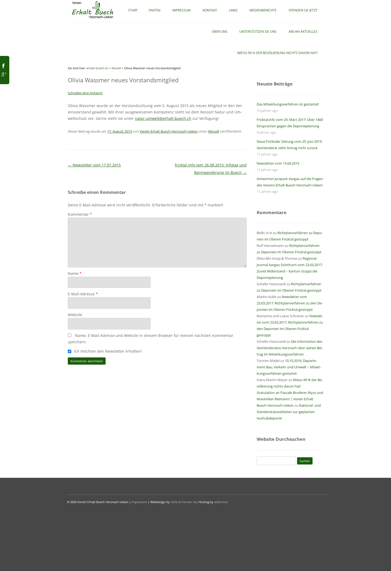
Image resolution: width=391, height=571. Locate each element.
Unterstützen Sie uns (258, 31)
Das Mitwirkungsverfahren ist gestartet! (288, 104)
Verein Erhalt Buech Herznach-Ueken (169, 131)
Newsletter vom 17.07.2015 (94, 165)
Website (75, 314)
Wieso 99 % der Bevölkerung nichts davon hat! (277, 53)
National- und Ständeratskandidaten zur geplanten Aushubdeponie (289, 412)
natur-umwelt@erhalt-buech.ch (163, 118)
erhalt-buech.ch (97, 68)
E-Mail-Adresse (83, 293)
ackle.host (221, 502)
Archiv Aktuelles (303, 31)
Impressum (181, 10)
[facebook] (3, 67)
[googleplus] (3, 76)
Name (75, 273)
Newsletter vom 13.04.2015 (278, 163)
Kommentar (80, 214)
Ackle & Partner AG (183, 502)
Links (233, 10)
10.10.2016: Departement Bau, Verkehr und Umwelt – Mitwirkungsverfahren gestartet (289, 367)
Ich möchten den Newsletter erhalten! (107, 351)
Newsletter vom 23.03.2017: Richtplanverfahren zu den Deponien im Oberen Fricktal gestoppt (290, 303)
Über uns (219, 31)
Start (133, 10)
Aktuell (116, 68)
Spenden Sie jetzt (303, 10)
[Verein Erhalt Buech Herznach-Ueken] (92, 18)
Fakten (154, 10)
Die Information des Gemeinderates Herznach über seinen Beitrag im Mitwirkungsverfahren (290, 348)
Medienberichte (263, 10)
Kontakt (210, 10)
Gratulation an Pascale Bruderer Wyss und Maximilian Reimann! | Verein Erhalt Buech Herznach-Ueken (290, 399)
